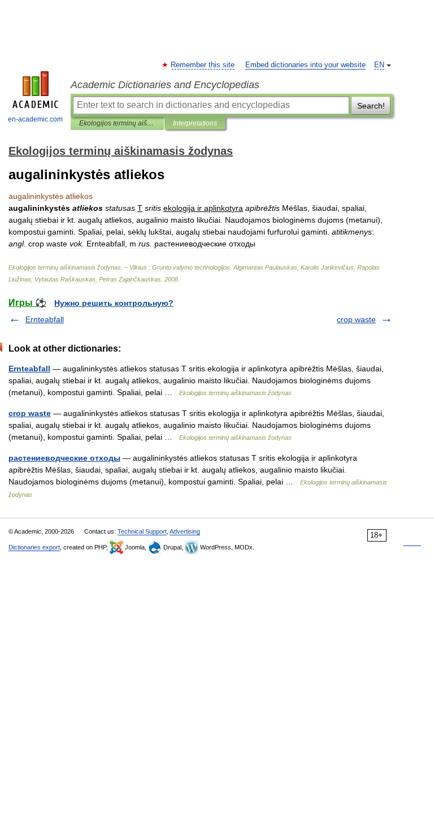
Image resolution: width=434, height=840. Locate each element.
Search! (371, 105)
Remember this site (203, 65)
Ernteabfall (44, 319)
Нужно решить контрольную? (113, 303)
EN (379, 65)
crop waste (356, 319)
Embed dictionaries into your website (305, 65)
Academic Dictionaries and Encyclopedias (165, 84)
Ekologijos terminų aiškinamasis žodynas (117, 123)
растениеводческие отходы (64, 457)
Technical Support (142, 531)
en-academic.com (35, 119)
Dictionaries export (34, 547)
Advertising (185, 531)
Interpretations (195, 123)
